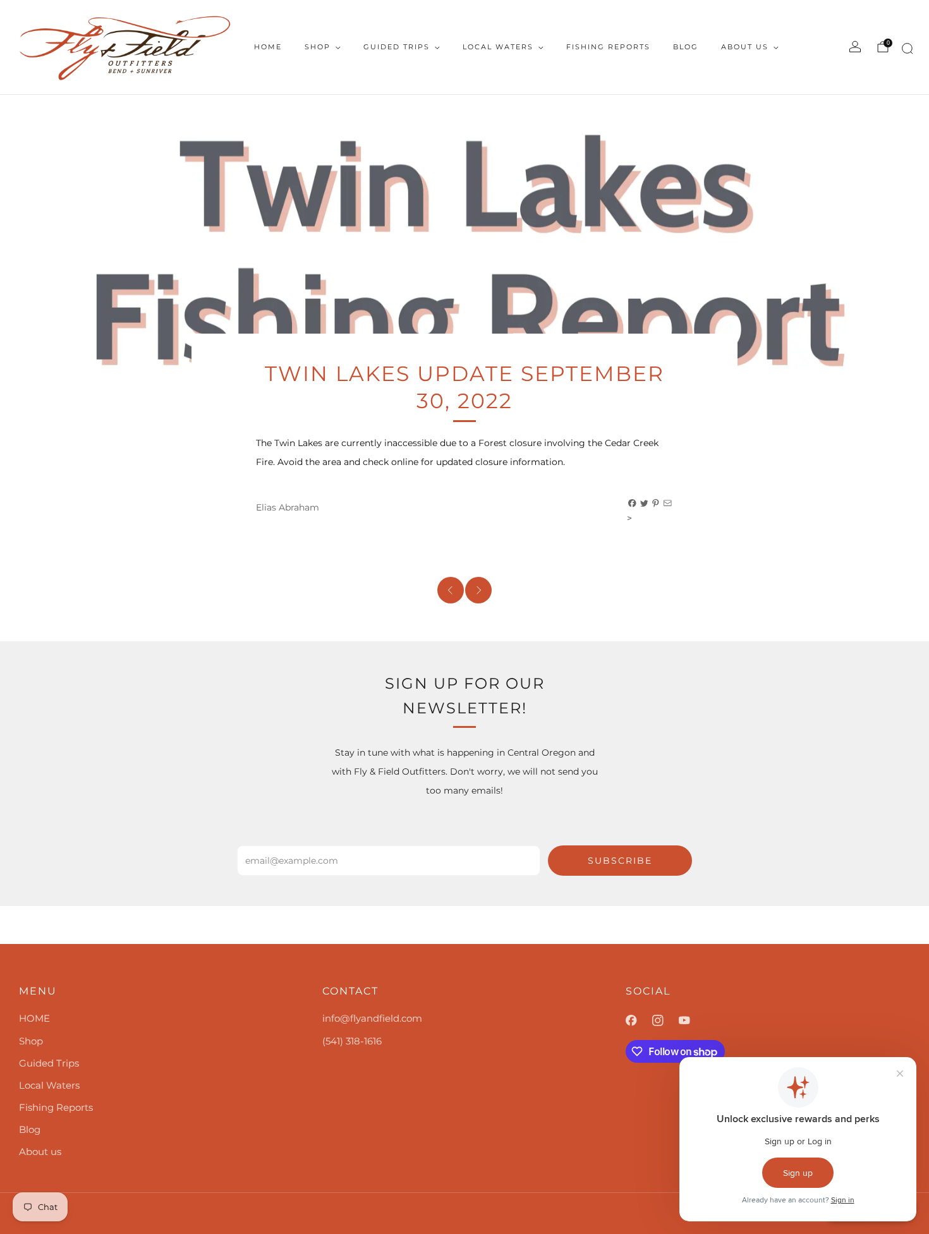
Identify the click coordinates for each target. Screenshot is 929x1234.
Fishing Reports (608, 46)
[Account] (855, 46)
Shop (318, 46)
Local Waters (498, 46)
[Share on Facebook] (632, 503)
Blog (685, 46)
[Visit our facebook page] (639, 1020)
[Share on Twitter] (644, 503)
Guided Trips (396, 46)
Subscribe (620, 860)
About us (744, 46)
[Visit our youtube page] (692, 1020)
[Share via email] (668, 503)
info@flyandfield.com (372, 1018)
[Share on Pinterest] (656, 503)
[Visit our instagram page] (665, 1020)
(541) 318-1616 (352, 1041)
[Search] (905, 51)
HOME (268, 46)
